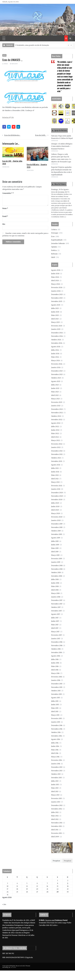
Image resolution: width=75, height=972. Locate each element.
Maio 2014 (54, 750)
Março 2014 (55, 757)
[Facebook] (4, 127)
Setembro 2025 (56, 301)
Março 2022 (55, 440)
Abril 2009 (55, 837)
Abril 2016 (54, 670)
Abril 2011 (54, 830)
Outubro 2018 (56, 572)
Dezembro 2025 (57, 294)
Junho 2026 (55, 274)
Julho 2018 (55, 579)
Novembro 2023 (57, 374)
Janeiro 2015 (55, 722)
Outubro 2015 (56, 691)
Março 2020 (55, 513)
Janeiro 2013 (55, 802)
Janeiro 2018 (55, 597)
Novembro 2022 (57, 413)
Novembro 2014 (56, 729)
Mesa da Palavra (60, 184)
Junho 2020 (55, 506)
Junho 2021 (55, 472)
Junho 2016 (55, 663)
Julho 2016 (54, 659)
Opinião (54, 247)
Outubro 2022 (56, 416)
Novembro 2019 (56, 527)
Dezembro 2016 (56, 642)
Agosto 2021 (55, 465)
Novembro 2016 (56, 645)
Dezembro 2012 (56, 805)
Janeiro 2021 (55, 489)
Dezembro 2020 (57, 493)
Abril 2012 (54, 819)
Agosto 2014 (55, 739)
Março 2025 (55, 322)
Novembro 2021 (56, 454)
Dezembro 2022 (57, 409)
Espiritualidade (57, 240)
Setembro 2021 (56, 461)
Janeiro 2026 (56, 291)
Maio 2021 (55, 475)
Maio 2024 (55, 357)
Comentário (7, 193)
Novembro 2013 (56, 771)
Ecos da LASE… (40, 135)
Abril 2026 (55, 280)
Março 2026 (55, 284)
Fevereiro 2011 (56, 833)
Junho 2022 (55, 430)
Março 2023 (55, 399)
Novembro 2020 (57, 496)
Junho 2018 (55, 583)
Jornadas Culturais (58, 243)
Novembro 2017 (56, 604)
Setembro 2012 (56, 809)
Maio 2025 (55, 315)
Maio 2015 (54, 708)
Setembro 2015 (56, 694)
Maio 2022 (55, 433)
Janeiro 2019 (55, 562)
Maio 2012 (55, 816)
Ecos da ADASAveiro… (12, 135)
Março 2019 (55, 555)
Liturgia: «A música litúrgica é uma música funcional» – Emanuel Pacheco (61, 146)
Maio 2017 (54, 625)
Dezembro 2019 (56, 524)
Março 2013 (55, 795)
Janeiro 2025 (55, 329)
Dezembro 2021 (56, 451)
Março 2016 (55, 673)
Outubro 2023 (56, 378)
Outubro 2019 (56, 531)
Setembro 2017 (56, 611)
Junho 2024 (55, 354)
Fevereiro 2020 (56, 517)
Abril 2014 (54, 753)
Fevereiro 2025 (56, 326)
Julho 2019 (55, 541)
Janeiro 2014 (55, 764)
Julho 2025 (55, 308)
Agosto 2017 (55, 614)
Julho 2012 (55, 812)
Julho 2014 (54, 743)
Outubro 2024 (56, 340)
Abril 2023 (55, 395)
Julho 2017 (54, 618)
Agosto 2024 (55, 347)
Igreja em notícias (60, 130)
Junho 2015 (55, 705)
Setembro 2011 (56, 826)
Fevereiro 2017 (56, 635)
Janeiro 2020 (56, 520)
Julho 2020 (55, 503)
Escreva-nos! (50, 920)
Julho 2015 (54, 701)
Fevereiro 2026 (56, 287)
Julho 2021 (55, 468)
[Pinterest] (13, 127)
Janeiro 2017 (55, 639)
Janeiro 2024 (56, 367)
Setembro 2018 (56, 576)
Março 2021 (55, 482)
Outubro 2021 (56, 458)
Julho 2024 (55, 350)
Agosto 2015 (55, 698)
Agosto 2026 (55, 270)
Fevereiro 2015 (56, 718)
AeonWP (13, 967)
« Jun (4, 904)
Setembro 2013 (56, 778)
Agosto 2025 (55, 305)
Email (5, 216)
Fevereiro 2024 (56, 364)
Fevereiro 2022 (56, 444)
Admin (6, 63)
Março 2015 (55, 715)
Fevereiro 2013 (56, 798)
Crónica (54, 229)
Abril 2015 (54, 711)
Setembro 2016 (56, 652)
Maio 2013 (54, 788)
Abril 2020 (55, 510)
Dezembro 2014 (56, 725)
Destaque (54, 233)
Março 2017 (55, 632)
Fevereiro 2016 (56, 677)
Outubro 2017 (56, 607)
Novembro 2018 (56, 569)
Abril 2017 (54, 628)
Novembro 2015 (56, 687)
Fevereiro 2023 (56, 402)
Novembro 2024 (57, 336)
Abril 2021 (54, 479)
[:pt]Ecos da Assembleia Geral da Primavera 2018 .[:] (34, 45)
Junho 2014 (55, 746)
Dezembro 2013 (56, 767)
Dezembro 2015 (56, 684)
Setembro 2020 (56, 499)
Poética (54, 250)
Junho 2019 (55, 545)
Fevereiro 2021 (56, 486)
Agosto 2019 (55, 538)
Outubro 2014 (56, 732)
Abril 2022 (55, 437)
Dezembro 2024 (57, 333)
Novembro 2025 (57, 298)
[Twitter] (9, 127)
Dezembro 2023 (57, 371)
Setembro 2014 (56, 736)
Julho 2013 (54, 781)
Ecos (4, 55)
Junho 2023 (55, 388)
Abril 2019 (54, 552)
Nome (5, 208)
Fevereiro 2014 (56, 760)
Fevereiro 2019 (56, 559)
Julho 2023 (55, 385)
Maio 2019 (55, 548)
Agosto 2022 (55, 423)
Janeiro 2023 (55, 406)
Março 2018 (55, 593)
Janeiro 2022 (56, 447)
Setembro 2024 (56, 343)
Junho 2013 (55, 784)
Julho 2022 (55, 426)
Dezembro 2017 (56, 600)
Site (3, 224)
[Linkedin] (18, 127)
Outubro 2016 (56, 649)
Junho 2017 (55, 621)
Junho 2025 (55, 312)
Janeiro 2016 (55, 680)
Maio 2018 (55, 586)
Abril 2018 (54, 590)
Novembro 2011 (56, 823)
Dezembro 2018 (56, 565)
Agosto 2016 (55, 656)
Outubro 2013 (56, 774)
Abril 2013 (54, 791)
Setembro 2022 (56, 420)
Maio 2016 (54, 666)
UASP (37, 23)
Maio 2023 (55, 392)
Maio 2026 (55, 277)
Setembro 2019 (56, 534)
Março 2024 (55, 360)
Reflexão (54, 254)
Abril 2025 (55, 319)
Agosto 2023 (55, 381)
